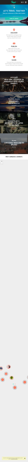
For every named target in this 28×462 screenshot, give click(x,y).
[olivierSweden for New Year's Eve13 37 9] (8, 366)
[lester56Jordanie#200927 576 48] (11, 377)
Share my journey (14, 18)
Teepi (14, 2)
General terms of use (14, 458)
